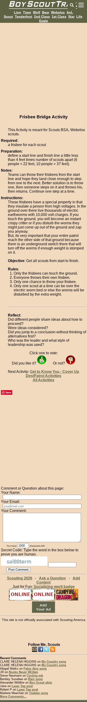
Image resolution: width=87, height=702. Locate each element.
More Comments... (13, 696)
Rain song (35, 679)
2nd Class (42, 16)
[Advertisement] (43, 66)
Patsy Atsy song (35, 668)
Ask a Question (52, 578)
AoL (70, 12)
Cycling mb (35, 675)
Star (71, 16)
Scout (8, 16)
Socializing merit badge (54, 587)
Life (79, 16)
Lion (17, 12)
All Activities (43, 380)
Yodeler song (38, 693)
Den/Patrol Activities (43, 376)
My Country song (54, 661)
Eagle (43, 21)
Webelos (58, 12)
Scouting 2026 (19, 578)
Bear (45, 12)
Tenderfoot (23, 16)
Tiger (27, 12)
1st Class (59, 16)
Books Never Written (23, 672)
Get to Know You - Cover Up (54, 372)
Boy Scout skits (40, 682)
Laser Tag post (22, 686)
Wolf (36, 12)
